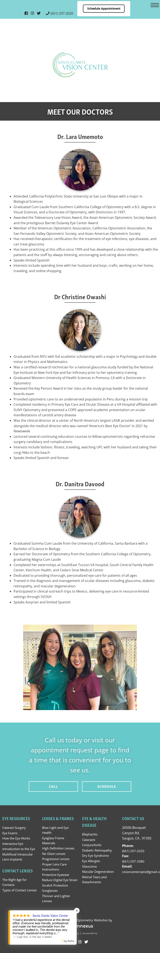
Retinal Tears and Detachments (94, 879)
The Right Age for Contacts (14, 882)
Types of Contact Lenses (19, 890)
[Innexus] (80, 926)
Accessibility (90, 933)
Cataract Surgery (14, 827)
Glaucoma (89, 866)
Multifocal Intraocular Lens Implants (17, 856)
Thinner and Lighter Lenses (56, 898)
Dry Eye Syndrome (95, 855)
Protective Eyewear (55, 875)
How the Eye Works (16, 838)
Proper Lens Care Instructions (54, 866)
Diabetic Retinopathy (97, 850)
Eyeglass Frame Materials (53, 840)
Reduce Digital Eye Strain (60, 880)
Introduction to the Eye (18, 849)
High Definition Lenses (58, 848)
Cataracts (88, 840)
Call (53, 786)
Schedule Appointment (103, 8)
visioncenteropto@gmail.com (140, 872)
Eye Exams (10, 833)
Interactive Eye (12, 844)
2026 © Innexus (80, 920)
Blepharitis (90, 834)
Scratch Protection (55, 885)
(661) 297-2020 (61, 13)
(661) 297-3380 (133, 861)
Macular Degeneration (98, 871)
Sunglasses (50, 890)
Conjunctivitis (91, 845)
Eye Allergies (91, 861)
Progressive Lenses (55, 859)
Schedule (106, 786)
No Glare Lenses (53, 854)
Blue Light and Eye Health (55, 830)
